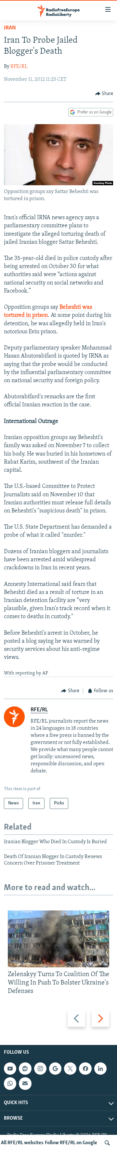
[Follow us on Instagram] (40, 1068)
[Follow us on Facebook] (85, 1068)
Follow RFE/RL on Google (71, 1143)
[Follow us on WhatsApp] (10, 1083)
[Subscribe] (25, 1083)
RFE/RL (19, 66)
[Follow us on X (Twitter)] (70, 1068)
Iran (10, 28)
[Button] (104, 94)
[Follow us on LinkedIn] (100, 1068)
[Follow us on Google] (55, 1068)
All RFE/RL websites (22, 1143)
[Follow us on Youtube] (10, 1068)
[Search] (107, 1143)
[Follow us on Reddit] (25, 1068)
